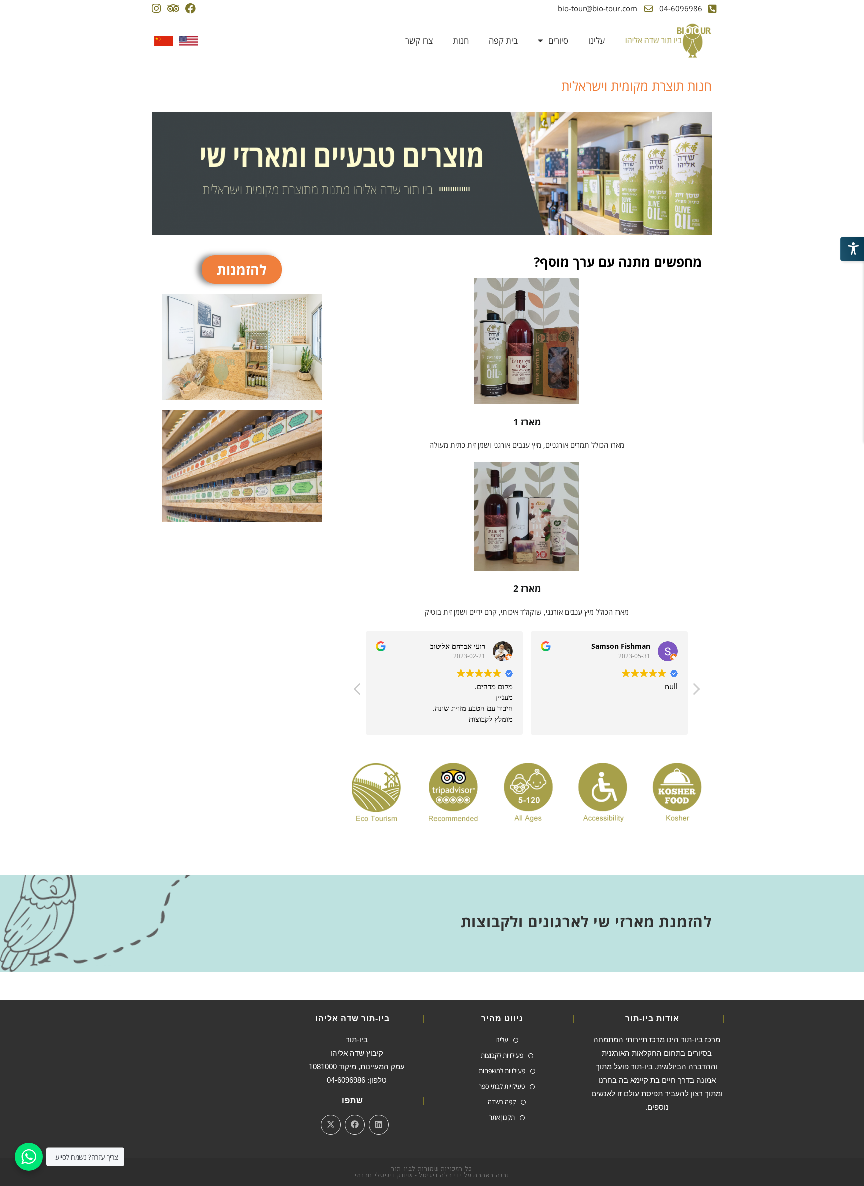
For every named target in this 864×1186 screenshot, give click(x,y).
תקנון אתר (502, 1117)
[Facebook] (191, 9)
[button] (696, 692)
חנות (461, 40)
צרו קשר (419, 40)
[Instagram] (156, 9)
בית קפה (503, 40)
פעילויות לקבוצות (502, 1055)
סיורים (558, 40)
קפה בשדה (502, 1102)
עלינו (596, 40)
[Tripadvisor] (173, 9)
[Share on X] (331, 1125)
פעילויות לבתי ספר (502, 1086)
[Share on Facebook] (355, 1125)
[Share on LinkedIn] (379, 1125)
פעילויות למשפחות (502, 1071)
